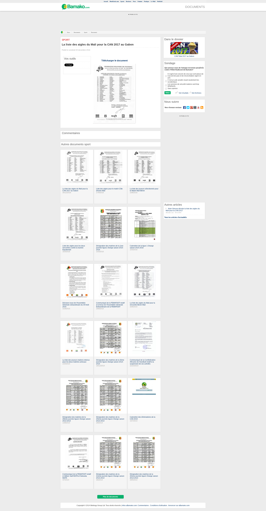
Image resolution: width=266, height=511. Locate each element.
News (134, 1)
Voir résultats (183, 93)
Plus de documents (110, 497)
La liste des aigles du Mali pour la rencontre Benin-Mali (142, 304)
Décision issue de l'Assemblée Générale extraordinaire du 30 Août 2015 (75, 305)
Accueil (106, 1)
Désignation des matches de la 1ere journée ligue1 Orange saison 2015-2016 (109, 248)
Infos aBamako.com (129, 505)
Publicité (159, 1)
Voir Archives (196, 93)
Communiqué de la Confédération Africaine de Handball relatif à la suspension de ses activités (142, 362)
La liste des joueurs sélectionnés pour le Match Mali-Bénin (144, 190)
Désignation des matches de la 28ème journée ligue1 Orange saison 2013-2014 (76, 419)
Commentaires (143, 505)
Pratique (146, 1)
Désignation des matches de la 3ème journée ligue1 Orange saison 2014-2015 (110, 362)
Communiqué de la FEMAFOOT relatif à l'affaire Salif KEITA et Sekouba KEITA (76, 476)
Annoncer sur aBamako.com (179, 505)
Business (128, 1)
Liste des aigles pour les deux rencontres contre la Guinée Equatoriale (73, 248)
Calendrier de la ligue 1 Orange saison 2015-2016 (142, 247)
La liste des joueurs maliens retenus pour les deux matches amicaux (76, 361)
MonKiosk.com (114, 1)
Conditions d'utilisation (158, 505)
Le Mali (153, 1)
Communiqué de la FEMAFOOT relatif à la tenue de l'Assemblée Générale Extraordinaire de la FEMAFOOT (110, 305)
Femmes (140, 1)
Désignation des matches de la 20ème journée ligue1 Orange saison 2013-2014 (144, 476)
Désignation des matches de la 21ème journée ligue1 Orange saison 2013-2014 (110, 476)
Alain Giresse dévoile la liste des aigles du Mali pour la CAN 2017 (183, 210)
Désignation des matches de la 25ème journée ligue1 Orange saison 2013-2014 (110, 419)
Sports (122, 1)
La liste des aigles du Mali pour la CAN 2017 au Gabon (75, 190)
